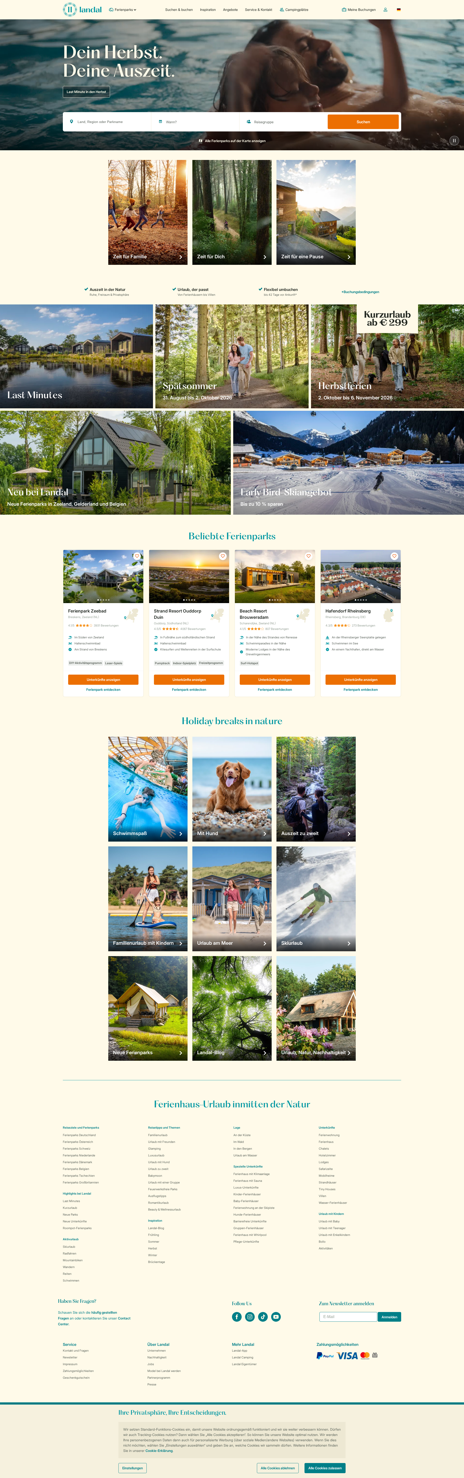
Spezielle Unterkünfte (248, 1166)
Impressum (70, 1364)
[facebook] (237, 1320)
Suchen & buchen (179, 9)
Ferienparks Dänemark (77, 1162)
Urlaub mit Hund (159, 1162)
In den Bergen (242, 1148)
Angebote (230, 9)
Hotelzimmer (327, 1155)
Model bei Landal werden (164, 1371)
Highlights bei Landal (77, 1193)
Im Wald (238, 1142)
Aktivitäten (326, 1248)
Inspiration (208, 9)
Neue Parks (70, 1214)
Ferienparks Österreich (78, 1142)
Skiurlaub (69, 1246)
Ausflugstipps (157, 1196)
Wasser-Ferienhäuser (333, 1202)
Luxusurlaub (156, 1155)
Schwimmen (71, 1280)
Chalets (324, 1148)
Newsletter (70, 1357)
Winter (152, 1255)
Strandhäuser (327, 1182)
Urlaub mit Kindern (331, 1214)
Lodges (324, 1162)
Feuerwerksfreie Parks (162, 1189)
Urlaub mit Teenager (332, 1228)
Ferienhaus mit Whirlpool (250, 1235)
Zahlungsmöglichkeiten (78, 1371)
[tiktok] (263, 1320)
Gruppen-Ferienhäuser (248, 1228)
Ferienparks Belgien (76, 1169)
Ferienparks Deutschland (79, 1135)
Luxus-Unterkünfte (246, 1187)
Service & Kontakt (258, 9)
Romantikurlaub (158, 1202)
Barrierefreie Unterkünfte (250, 1221)
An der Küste (242, 1135)
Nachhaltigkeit (157, 1357)
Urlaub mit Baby (329, 1221)
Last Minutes (71, 1201)
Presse (151, 1384)
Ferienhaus (326, 1142)
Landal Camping (242, 1357)
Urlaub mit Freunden (161, 1142)
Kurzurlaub (70, 1208)
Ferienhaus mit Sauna (247, 1180)
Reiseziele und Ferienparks (81, 1127)
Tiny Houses (327, 1189)
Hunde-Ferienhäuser (247, 1214)
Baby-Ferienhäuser (246, 1201)
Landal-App (239, 1350)
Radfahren (69, 1253)
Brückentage (156, 1262)
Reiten (67, 1274)
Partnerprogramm (158, 1377)
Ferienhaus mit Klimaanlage (251, 1174)
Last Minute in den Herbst (86, 92)
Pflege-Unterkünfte (246, 1241)
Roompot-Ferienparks (77, 1228)
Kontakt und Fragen (76, 1350)
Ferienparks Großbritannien (81, 1182)
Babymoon (155, 1175)
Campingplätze (296, 9)
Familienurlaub (157, 1135)
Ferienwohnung (329, 1135)
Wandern (69, 1267)
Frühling (153, 1235)
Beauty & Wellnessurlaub (164, 1209)
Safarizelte (326, 1169)
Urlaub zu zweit (158, 1169)
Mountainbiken (73, 1260)
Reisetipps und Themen (164, 1127)
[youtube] (276, 1320)
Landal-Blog (156, 1228)
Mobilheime (326, 1175)
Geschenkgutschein (76, 1377)
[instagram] (250, 1320)
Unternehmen (156, 1350)
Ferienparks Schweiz (76, 1148)
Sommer (153, 1241)
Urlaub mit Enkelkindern (334, 1235)
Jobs (150, 1364)
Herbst (152, 1248)
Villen (322, 1196)
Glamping (154, 1148)
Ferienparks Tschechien (79, 1175)
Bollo (322, 1241)
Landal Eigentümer (244, 1364)
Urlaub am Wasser (245, 1155)
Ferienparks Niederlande (79, 1155)
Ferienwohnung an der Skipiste (254, 1208)
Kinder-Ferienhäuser (247, 1194)
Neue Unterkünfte (75, 1221)
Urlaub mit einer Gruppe (164, 1182)
